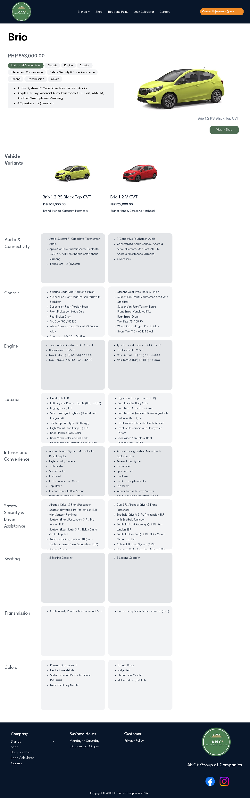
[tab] (26, 65)
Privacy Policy (134, 740)
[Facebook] (210, 781)
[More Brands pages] (89, 12)
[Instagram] (224, 781)
